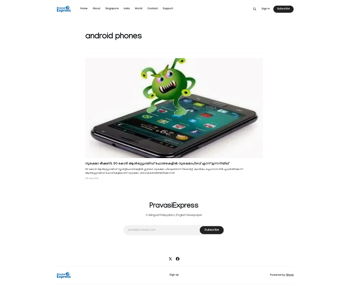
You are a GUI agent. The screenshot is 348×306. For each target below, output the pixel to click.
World (138, 9)
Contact (152, 9)
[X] (170, 259)
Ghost (290, 275)
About (96, 9)
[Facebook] (177, 259)
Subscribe (283, 9)
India (127, 9)
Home (84, 9)
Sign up (174, 275)
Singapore (112, 9)
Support (168, 9)
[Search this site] (255, 9)
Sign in (266, 9)
